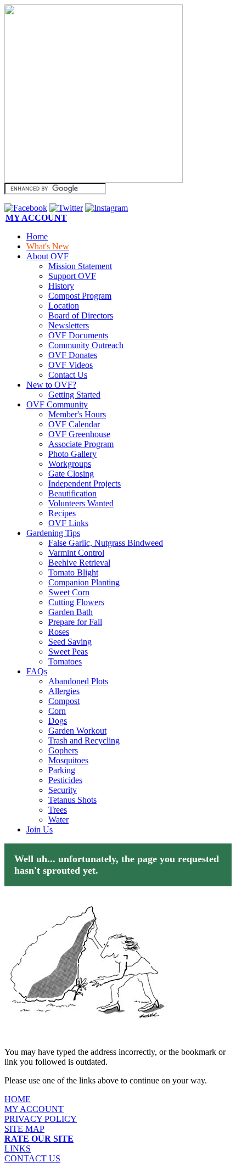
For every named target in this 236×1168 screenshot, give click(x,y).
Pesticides (65, 780)
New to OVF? (51, 384)
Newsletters (68, 325)
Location (63, 305)
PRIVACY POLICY (40, 1119)
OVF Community (57, 404)
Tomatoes (65, 661)
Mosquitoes (68, 760)
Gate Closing (71, 473)
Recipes (62, 513)
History (61, 285)
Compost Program (79, 295)
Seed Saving (70, 641)
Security (62, 790)
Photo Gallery (72, 454)
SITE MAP (24, 1128)
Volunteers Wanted (81, 503)
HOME (17, 1099)
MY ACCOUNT (34, 1109)
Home (37, 236)
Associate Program (81, 444)
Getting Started (74, 394)
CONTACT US (32, 1158)
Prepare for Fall (75, 622)
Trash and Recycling (84, 740)
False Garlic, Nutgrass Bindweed (105, 542)
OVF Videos (70, 365)
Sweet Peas (68, 651)
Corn (57, 711)
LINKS (17, 1148)
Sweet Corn (68, 592)
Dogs (57, 720)
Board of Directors (80, 315)
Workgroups (69, 463)
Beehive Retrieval (79, 562)
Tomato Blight (73, 572)
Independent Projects (84, 483)
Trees (57, 809)
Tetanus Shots (72, 799)
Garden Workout (77, 730)
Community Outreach (85, 345)
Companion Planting (84, 582)
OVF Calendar (74, 424)
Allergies (64, 691)
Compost (64, 701)
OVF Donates (72, 355)
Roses (58, 631)
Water (58, 819)
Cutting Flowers (76, 602)
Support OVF (72, 276)
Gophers (63, 750)
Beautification (72, 493)
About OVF (47, 256)
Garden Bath (70, 612)
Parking (61, 770)
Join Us (39, 829)
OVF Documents (78, 335)
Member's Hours (77, 414)
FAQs (36, 671)
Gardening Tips (53, 533)
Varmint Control (76, 552)
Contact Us (67, 374)
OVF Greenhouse (79, 434)
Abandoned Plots (78, 681)
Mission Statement (80, 266)
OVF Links (68, 523)
